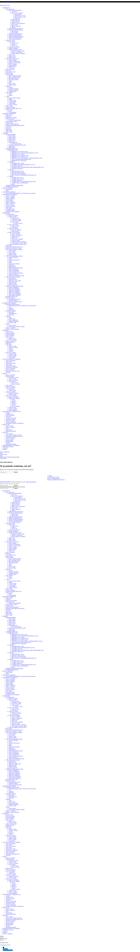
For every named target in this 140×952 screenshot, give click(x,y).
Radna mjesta (9, 130)
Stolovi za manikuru (10, 196)
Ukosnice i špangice (10, 107)
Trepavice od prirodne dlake (15, 301)
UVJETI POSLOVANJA (53, 477)
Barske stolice (9, 189)
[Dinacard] (5, 484)
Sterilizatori (11, 309)
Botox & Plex (15, 32)
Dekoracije (8, 70)
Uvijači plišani (12, 103)
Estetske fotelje (9, 199)
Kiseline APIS (12, 278)
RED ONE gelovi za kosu (18, 171)
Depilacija (8, 316)
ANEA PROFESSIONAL (15, 39)
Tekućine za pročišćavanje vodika (16, 275)
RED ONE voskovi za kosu (18, 172)
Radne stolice (9, 129)
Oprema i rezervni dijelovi (15, 120)
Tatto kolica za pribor (11, 363)
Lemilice (11, 87)
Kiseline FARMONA (14, 287)
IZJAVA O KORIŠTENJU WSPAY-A (56, 479)
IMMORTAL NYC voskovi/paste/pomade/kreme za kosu (25, 152)
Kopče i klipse (9, 105)
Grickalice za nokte (13, 347)
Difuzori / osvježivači (11, 328)
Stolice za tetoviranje (10, 202)
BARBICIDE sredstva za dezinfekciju (14, 423)
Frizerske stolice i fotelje (11, 121)
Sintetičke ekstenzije (13, 90)
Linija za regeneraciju (14, 271)
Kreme (10, 261)
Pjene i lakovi (15, 24)
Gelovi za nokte (15, 226)
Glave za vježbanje (10, 69)
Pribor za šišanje (9, 74)
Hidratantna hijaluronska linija (16, 267)
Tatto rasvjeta (9, 364)
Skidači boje (17, 18)
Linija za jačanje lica (13, 274)
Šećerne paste (12, 318)
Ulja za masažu (12, 325)
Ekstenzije (8, 86)
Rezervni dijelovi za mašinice (18, 53)
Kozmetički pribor (10, 214)
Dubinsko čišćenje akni (14, 260)
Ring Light (11, 312)
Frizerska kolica (9, 122)
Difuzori (14, 44)
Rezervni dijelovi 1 (13, 410)
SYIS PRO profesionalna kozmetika (14, 256)
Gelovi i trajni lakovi (13, 224)
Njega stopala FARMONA (15, 294)
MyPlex (13, 27)
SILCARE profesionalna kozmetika (14, 249)
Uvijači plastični (12, 101)
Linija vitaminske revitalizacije (16, 273)
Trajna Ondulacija (16, 20)
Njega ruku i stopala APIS (15, 280)
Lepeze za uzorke (16, 240)
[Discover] (16, 484)
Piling (10, 258)
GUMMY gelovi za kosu (17, 177)
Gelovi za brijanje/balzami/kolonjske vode (21, 159)
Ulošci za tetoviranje (10, 368)
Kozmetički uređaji (10, 210)
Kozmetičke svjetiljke (11, 311)
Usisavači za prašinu (10, 206)
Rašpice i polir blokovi (17, 235)
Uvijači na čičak (12, 100)
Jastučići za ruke (15, 236)
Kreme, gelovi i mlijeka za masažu (17, 326)
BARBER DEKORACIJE (12, 186)
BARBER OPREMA (11, 134)
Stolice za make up (10, 203)
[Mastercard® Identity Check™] (18, 484)
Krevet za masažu (10, 205)
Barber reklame (12, 139)
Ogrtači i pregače (13, 60)
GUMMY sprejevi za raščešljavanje (20, 182)
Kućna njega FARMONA (15, 295)
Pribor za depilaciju (13, 320)
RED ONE (11, 169)
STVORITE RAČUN (5, 945)
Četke (10, 94)
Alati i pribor (9, 344)
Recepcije (8, 128)
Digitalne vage (12, 66)
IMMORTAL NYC (13, 150)
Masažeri (8, 442)
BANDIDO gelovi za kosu (18, 163)
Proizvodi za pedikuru (11, 352)
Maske (10, 262)
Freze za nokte (15, 222)
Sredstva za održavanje (17, 52)
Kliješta (10, 348)
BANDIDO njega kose (17, 166)
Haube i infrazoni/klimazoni (12, 124)
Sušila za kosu (12, 41)
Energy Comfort (12, 253)
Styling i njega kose (16, 26)
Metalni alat (14, 237)
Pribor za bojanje (13, 64)
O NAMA (49, 476)
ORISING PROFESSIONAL (16, 34)
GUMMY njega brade (17, 180)
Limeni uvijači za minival (14, 98)
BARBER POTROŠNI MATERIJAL (14, 185)
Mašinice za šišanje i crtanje (15, 49)
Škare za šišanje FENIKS (14, 77)
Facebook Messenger (8, 950)
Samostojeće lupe (13, 313)
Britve (10, 82)
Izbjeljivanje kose (16, 19)
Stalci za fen (14, 45)
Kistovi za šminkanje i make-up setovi (17, 244)
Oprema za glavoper (16, 143)
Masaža (7, 324)
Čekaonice (8, 116)
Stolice (7, 190)
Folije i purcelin (15, 231)
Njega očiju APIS (13, 282)
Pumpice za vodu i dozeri (14, 62)
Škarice (13, 399)
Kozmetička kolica (10, 209)
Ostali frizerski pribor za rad (12, 58)
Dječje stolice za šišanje (11, 117)
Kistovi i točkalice (16, 233)
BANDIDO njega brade (17, 168)
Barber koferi (12, 141)
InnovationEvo (18, 14)
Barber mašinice (12, 137)
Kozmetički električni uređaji (12, 304)
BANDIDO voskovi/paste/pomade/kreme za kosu (23, 164)
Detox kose (14, 11)
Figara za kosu (12, 56)
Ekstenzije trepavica (10, 297)
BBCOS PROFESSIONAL (15, 10)
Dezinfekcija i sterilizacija (12, 367)
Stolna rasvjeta (9, 385)
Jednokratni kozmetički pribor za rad (14, 247)
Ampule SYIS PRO (13, 257)
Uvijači (7, 96)
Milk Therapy (15, 31)
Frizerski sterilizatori (13, 48)
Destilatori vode (9, 414)
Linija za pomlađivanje (14, 270)
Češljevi (10, 95)
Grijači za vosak (12, 322)
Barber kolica (12, 138)
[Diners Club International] (7, 484)
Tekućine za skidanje (13, 228)
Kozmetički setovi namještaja (12, 211)
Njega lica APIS (12, 283)
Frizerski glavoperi (10, 118)
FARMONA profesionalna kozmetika (14, 286)
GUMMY (11, 176)
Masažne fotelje (9, 440)
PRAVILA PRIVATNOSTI (53, 478)
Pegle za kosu (12, 54)
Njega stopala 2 (12, 266)
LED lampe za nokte (16, 219)
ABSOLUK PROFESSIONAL (16, 36)
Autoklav (8, 412)
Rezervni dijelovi (10, 201)
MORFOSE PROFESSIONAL (16, 28)
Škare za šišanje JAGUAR (15, 75)
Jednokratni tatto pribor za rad (13, 371)
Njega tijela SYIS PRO (14, 263)
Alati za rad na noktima (14, 398)
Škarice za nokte (12, 346)
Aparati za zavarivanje (11, 418)
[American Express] (3, 484)
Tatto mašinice (9, 361)
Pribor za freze (12, 338)
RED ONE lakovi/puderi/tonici (19, 173)
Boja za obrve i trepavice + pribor (13, 248)
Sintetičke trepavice (13, 300)
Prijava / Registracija (7, 933)
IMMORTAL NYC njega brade (19, 160)
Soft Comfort (12, 252)
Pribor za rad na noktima (14, 232)
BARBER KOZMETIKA (12, 149)
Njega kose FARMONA (14, 291)
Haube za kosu (12, 57)
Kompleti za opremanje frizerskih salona (15, 125)
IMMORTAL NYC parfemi (18, 154)
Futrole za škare (12, 85)
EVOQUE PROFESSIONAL (16, 30)
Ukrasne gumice (12, 112)
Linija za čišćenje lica (14, 269)
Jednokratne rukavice (11, 419)
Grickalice (14, 401)
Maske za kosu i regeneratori (18, 23)
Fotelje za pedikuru (10, 197)
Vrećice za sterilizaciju (11, 422)
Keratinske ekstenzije (14, 88)
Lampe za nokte (15, 218)
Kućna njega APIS (13, 284)
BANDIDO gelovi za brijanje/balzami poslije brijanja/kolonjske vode (28, 167)
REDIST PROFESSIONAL (15, 35)
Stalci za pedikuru (10, 335)
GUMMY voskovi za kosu (18, 179)
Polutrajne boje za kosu (20, 15)
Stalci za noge (9, 132)
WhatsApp (5, 948)
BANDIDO (11, 162)
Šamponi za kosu (16, 22)
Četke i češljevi (9, 92)
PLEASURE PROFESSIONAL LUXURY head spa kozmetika (20, 193)
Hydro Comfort (12, 250)
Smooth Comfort (12, 254)
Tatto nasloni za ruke (10, 365)
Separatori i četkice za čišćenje (19, 241)
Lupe (10, 307)
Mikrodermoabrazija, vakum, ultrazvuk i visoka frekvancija (22, 305)
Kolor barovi (9, 126)
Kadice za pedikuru (10, 198)
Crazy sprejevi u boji (10, 71)
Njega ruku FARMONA (14, 292)
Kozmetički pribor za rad (14, 299)
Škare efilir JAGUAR (14, 78)
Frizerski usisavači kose (14, 47)
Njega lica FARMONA (14, 288)
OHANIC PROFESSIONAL (15, 37)
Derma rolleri (9, 245)
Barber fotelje (9, 115)
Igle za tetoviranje (10, 369)
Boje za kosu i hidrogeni (17, 13)
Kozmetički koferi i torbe (11, 296)
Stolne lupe (11, 314)
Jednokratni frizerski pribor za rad (13, 108)
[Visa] (10, 484)
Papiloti (10, 99)
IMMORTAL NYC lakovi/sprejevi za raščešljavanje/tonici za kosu (27, 158)
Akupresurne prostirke (11, 444)
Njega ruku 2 (12, 265)
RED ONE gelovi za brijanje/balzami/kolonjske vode (24, 175)
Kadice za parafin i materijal (12, 329)
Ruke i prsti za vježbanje (17, 239)
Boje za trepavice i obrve (20, 17)
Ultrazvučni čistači (10, 415)
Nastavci (11, 351)
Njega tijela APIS (13, 279)
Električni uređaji (13, 216)
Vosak (10, 317)
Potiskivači (11, 350)
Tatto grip (8, 372)
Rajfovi (10, 111)
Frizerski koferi (9, 73)
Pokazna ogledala (13, 65)
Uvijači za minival (13, 104)
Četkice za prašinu (13, 409)
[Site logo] (5, 5)
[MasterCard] (12, 484)
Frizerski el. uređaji (10, 40)
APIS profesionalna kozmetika (13, 277)
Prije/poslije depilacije (14, 321)
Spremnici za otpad (10, 420)
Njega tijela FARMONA (14, 290)
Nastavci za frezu (19, 223)
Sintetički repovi (12, 91)
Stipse (13, 184)
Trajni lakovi (15, 227)
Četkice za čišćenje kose (14, 61)
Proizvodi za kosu (10, 9)
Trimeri (10, 81)
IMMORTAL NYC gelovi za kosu (20, 151)
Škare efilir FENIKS (13, 79)
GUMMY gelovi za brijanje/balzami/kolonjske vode (24, 181)
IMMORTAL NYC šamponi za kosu (20, 155)
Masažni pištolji (9, 441)
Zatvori (1, 937)
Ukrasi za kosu (9, 109)
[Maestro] (14, 484)
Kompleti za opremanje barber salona (17, 145)
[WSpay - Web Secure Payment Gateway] (1, 484)
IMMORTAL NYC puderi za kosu (20, 156)
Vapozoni (11, 308)
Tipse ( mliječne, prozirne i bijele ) (19, 243)
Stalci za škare (12, 83)
